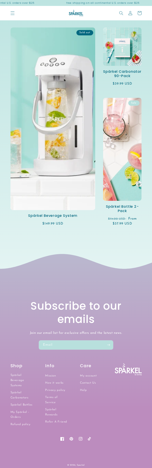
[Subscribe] (108, 345)
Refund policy (20, 424)
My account (88, 375)
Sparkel (81, 465)
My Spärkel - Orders (19, 415)
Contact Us (88, 382)
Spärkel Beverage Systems (17, 380)
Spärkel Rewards (51, 412)
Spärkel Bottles (21, 404)
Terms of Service (51, 400)
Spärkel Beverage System (52, 215)
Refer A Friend (56, 421)
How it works (54, 382)
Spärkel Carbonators (19, 395)
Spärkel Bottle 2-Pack (122, 208)
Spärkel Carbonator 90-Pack (122, 73)
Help (83, 390)
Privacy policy (55, 390)
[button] (12, 13)
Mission (50, 375)
